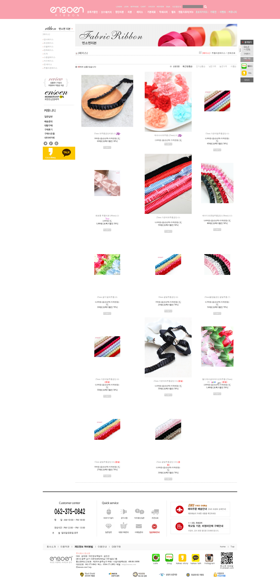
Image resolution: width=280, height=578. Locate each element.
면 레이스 (47, 64)
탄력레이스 (48, 50)
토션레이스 (48, 43)
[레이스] (46, 34)
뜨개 (45, 54)
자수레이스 (48, 61)
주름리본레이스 (50, 68)
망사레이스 (48, 39)
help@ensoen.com (129, 564)
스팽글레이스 (49, 57)
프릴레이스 (48, 46)
